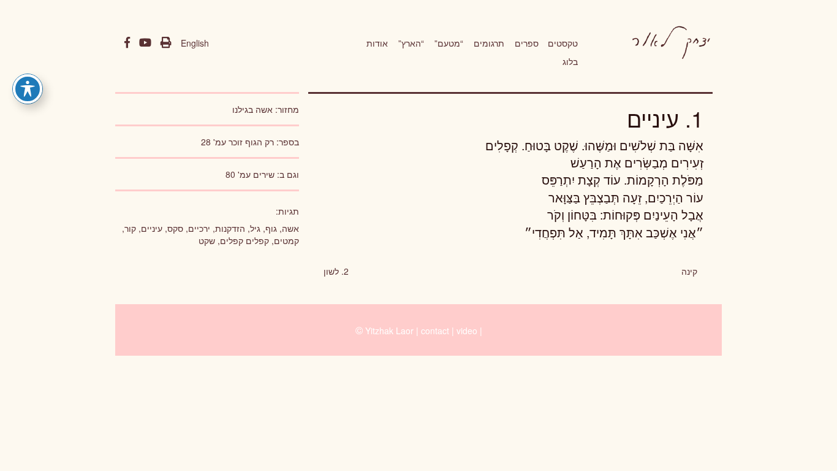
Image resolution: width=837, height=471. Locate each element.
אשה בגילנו (252, 109)
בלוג (570, 61)
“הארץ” (411, 43)
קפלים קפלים (244, 240)
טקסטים (563, 43)
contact (435, 330)
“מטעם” (448, 43)
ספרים (527, 43)
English (195, 43)
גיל (255, 228)
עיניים (151, 228)
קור (130, 228)
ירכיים (199, 228)
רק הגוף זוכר (251, 142)
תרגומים (489, 43)
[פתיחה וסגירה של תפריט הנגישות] (27, 89)
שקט (207, 240)
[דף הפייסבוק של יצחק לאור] (127, 43)
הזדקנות (230, 228)
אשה (290, 228)
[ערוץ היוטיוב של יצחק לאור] (145, 43)
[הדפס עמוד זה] (166, 43)
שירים (264, 174)
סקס (175, 228)
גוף (271, 228)
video (466, 330)
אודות (377, 43)
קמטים (286, 240)
